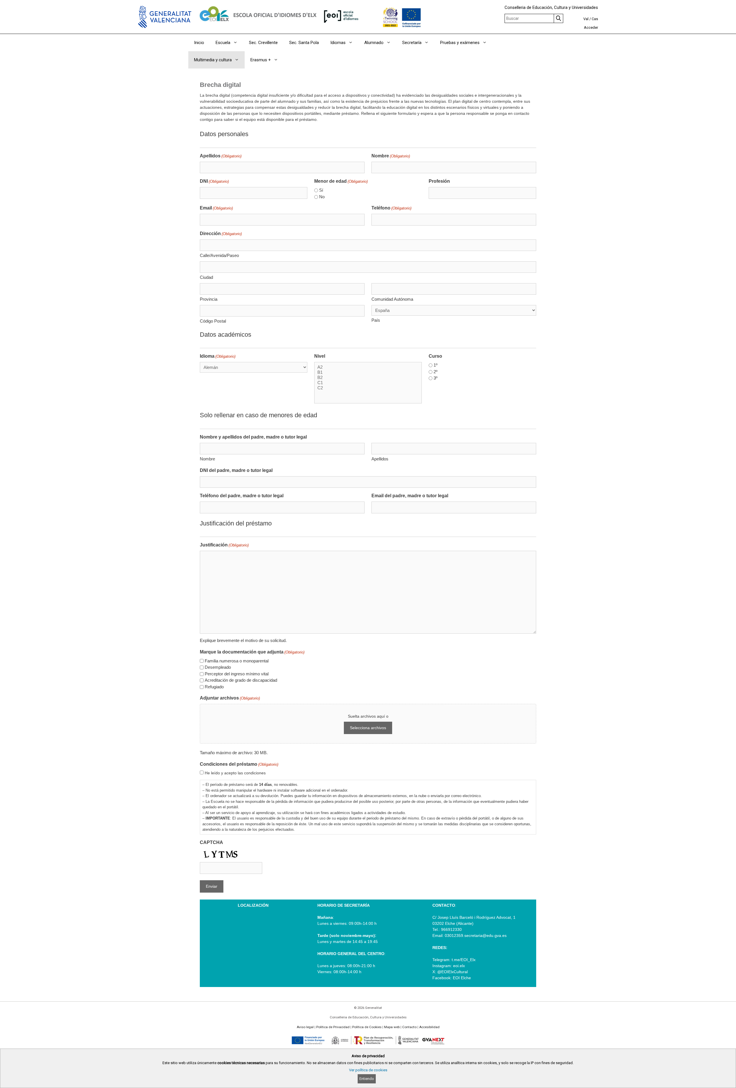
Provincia (208, 299)
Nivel (319, 356)
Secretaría (411, 42)
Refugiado (214, 686)
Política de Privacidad (333, 1027)
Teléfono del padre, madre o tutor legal (241, 495)
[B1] (368, 372)
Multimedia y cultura (213, 59)
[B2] (368, 377)
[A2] (368, 367)
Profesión (439, 181)
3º (435, 378)
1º (435, 365)
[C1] (368, 382)
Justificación (224, 544)
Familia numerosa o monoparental (237, 660)
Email (216, 207)
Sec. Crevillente (263, 42)
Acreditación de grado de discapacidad (241, 680)
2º (435, 371)
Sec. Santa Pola (304, 42)
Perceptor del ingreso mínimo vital (237, 673)
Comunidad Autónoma (392, 299)
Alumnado (374, 42)
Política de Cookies (367, 1027)
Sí (321, 190)
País (375, 320)
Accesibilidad (429, 1027)
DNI (214, 181)
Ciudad (206, 277)
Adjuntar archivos (230, 698)
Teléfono (391, 207)
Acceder (591, 27)
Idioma (217, 356)
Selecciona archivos (368, 727)
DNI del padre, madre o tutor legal (236, 470)
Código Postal (213, 321)
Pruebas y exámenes (460, 42)
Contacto (409, 1027)
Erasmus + (260, 59)
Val (586, 19)
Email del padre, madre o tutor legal (409, 495)
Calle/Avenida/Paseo (219, 255)
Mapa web (392, 1027)
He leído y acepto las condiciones (235, 773)
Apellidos (220, 155)
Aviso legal (305, 1027)
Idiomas (338, 42)
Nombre (390, 155)
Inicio (199, 42)
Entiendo (366, 1078)
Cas (595, 19)
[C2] (368, 387)
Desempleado (218, 667)
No (322, 196)
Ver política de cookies (368, 1070)
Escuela (223, 42)
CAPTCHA (211, 842)
